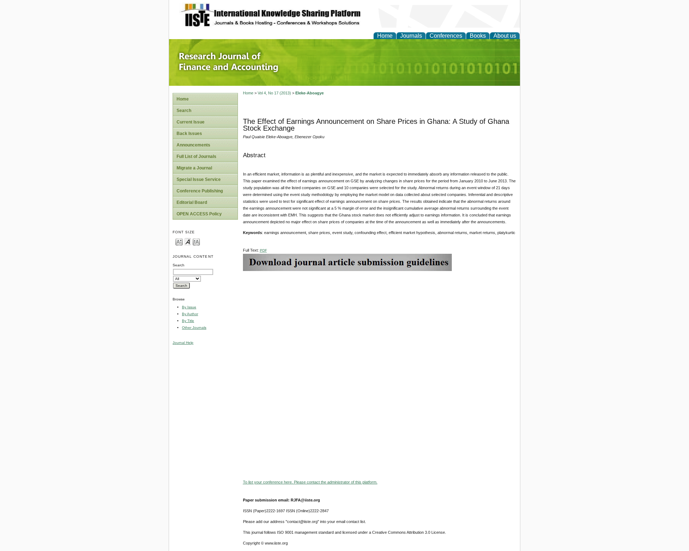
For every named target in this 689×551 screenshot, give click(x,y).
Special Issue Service (199, 179)
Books (478, 36)
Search (184, 110)
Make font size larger (196, 241)
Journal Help (183, 343)
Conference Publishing (200, 190)
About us (504, 36)
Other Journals (194, 328)
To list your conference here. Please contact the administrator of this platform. (310, 482)
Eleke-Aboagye (309, 93)
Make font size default (187, 241)
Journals (411, 36)
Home (385, 36)
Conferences (446, 36)
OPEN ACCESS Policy (199, 213)
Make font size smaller (179, 241)
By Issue (189, 307)
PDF (263, 250)
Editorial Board (192, 202)
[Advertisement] (379, 321)
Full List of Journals (196, 156)
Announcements (193, 145)
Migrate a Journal (194, 168)
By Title (188, 321)
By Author (190, 314)
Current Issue (191, 122)
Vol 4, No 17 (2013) (274, 93)
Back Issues (189, 133)
